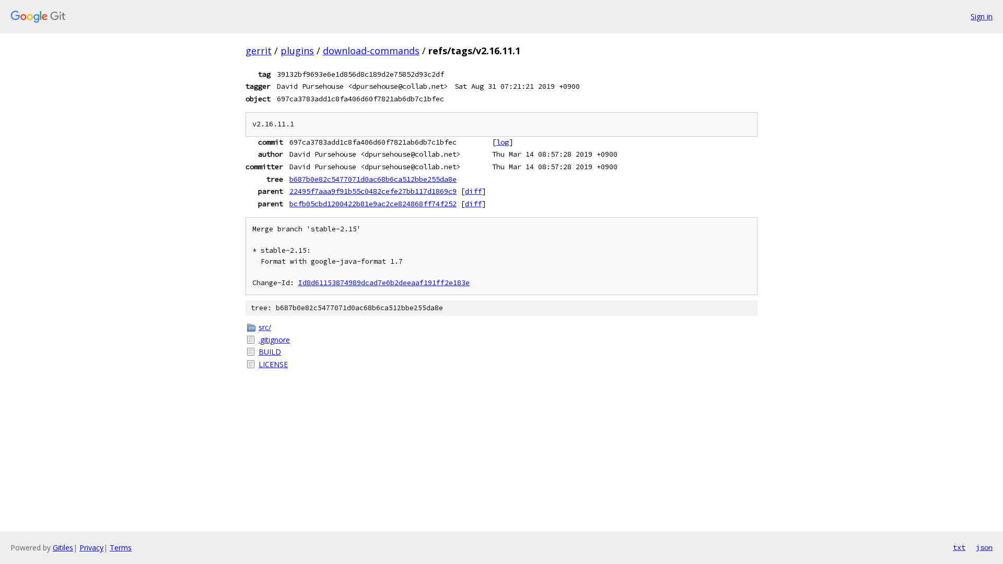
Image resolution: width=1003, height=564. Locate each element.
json (984, 547)
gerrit (259, 50)
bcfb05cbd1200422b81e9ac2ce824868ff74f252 (373, 203)
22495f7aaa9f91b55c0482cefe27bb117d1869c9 (373, 191)
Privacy (91, 548)
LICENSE (273, 364)
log (502, 142)
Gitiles (63, 548)
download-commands (371, 50)
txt (959, 547)
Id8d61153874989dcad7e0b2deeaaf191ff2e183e (384, 282)
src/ (265, 327)
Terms (121, 548)
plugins (297, 50)
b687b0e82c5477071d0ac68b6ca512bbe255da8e (373, 179)
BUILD (270, 352)
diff (473, 191)
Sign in (982, 16)
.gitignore (274, 340)
